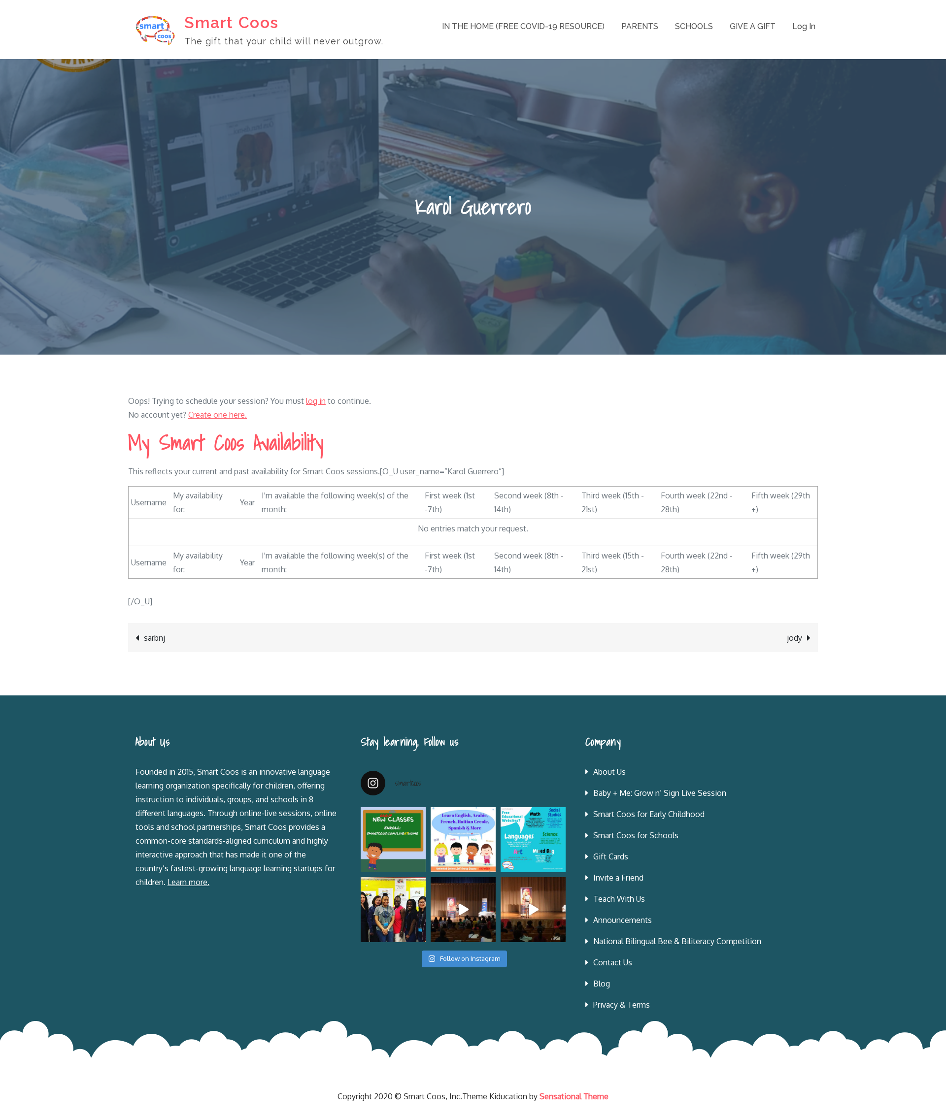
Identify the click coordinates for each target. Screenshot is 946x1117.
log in (316, 401)
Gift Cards (610, 856)
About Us (609, 772)
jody (794, 638)
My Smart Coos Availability (226, 442)
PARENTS (639, 26)
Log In (803, 26)
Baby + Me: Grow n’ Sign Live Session (659, 793)
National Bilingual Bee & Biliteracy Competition (677, 941)
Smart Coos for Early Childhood (649, 814)
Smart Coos (231, 22)
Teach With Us (619, 899)
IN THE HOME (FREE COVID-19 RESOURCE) (523, 26)
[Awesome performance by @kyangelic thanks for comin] (533, 909)
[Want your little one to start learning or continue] (463, 839)
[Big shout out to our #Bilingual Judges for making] (393, 909)
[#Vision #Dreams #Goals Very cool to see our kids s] (463, 909)
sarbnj (154, 638)
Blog (601, 983)
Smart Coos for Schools (635, 835)
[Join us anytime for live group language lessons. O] (393, 839)
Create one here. (217, 415)
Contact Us (612, 962)
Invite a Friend (618, 878)
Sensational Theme (574, 1096)
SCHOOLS (694, 26)
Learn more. (188, 882)
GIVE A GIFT (753, 26)
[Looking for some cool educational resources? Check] (533, 839)
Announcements (622, 920)
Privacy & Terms (621, 1005)
